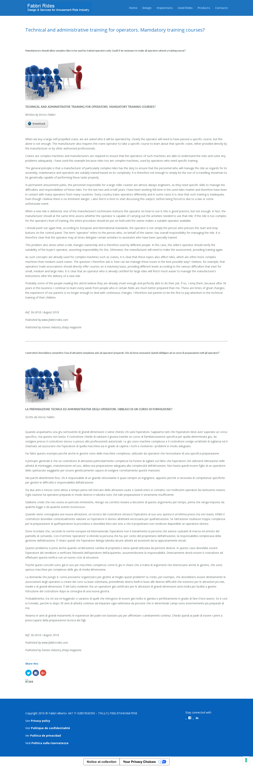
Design (147, 8)
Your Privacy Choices (139, 762)
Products (204, 8)
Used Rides (185, 8)
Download (39, 123)
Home (133, 8)
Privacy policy (40, 721)
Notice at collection (101, 762)
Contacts (221, 8)
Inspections (165, 8)
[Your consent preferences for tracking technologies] (246, 760)
